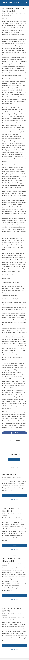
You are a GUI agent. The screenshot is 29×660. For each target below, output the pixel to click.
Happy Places (10, 475)
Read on (15, 495)
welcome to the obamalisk (11, 560)
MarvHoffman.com (10, 3)
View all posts (14, 459)
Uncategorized (7, 15)
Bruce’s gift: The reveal (11, 610)
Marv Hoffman (7, 13)
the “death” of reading (10, 510)
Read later (15, 499)
